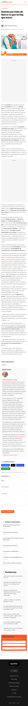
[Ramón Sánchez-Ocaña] (2, 26)
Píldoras (4, 364)
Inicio (2, 21)
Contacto (14, 690)
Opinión (5, 8)
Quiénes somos (14, 676)
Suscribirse (14, 648)
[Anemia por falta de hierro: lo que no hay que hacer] (24, 37)
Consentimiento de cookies (14, 696)
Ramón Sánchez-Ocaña (10, 25)
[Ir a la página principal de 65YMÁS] (6, 2)
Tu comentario (4, 493)
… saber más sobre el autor (9, 455)
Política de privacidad (14, 683)
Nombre (2, 480)
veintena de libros (20, 436)
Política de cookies (14, 686)
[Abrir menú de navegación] (25, 2)
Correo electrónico (5, 486)
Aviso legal (14, 679)
